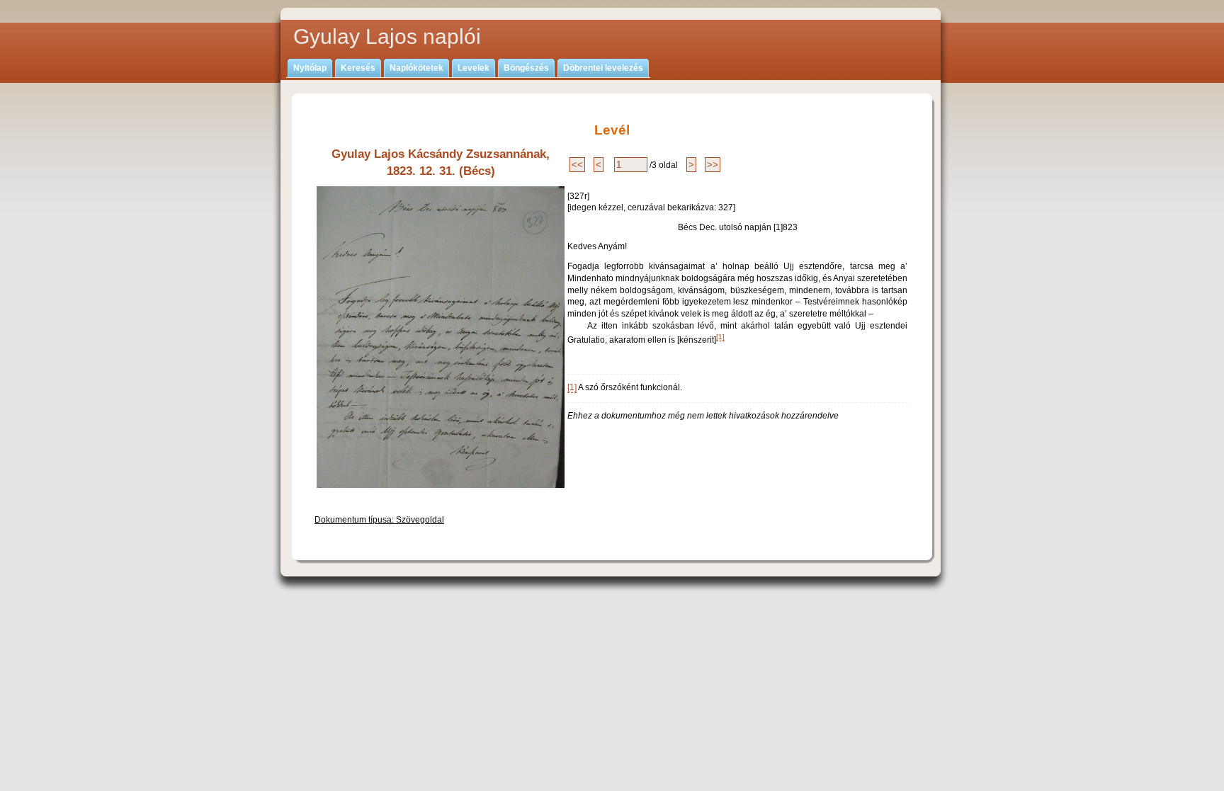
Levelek (473, 68)
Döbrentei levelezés (603, 68)
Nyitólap (310, 68)
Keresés (358, 68)
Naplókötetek (416, 68)
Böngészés (526, 68)
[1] (720, 337)
